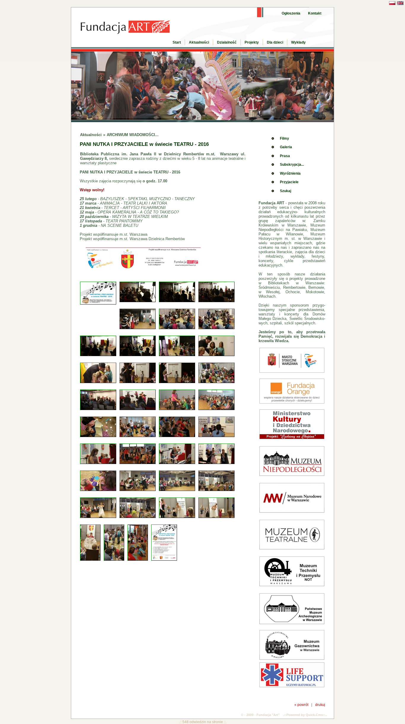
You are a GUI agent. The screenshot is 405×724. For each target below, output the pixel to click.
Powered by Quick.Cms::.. (306, 715)
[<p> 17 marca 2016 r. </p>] (99, 355)
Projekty (252, 42)
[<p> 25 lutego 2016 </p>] (139, 301)
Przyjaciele (289, 182)
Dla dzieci (275, 42)
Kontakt (314, 13)
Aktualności (199, 42)
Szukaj (285, 191)
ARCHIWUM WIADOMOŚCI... (133, 135)
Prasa (285, 156)
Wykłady (298, 42)
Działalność (227, 42)
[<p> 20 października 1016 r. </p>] (139, 490)
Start (177, 42)
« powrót (301, 705)
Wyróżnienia (290, 173)
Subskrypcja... (292, 164)
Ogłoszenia (291, 13)
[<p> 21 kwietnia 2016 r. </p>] (99, 409)
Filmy (284, 138)
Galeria (286, 147)
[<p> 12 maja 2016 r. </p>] (178, 436)
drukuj (320, 705)
